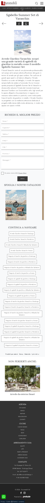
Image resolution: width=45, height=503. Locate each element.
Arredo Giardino (25, 8)
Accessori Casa (22, 458)
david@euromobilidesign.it (24, 475)
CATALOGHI (22, 439)
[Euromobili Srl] (9, 3)
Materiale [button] (27, 354)
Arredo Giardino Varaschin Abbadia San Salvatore (21, 245)
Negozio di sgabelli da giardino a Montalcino (22, 284)
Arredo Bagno (22, 455)
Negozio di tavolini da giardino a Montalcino (22, 262)
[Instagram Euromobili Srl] (24, 492)
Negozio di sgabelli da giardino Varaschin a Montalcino (21, 332)
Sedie (22, 433)
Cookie (8, 502)
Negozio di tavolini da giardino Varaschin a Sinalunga (21, 301)
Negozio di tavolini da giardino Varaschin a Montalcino (21, 307)
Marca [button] (21, 354)
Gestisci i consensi (18, 502)
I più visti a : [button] (36, 354)
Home (4, 8)
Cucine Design (22, 427)
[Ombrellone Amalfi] (4, 23)
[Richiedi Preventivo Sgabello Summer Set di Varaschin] (19, 23)
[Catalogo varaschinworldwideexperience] (16, 204)
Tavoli (22, 430)
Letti (22, 449)
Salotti (22, 446)
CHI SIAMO (22, 408)
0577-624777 (24, 471)
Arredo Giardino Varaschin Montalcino (22, 239)
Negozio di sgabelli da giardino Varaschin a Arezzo (21, 345)
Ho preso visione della (15, 173)
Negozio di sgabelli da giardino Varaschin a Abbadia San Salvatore (22, 338)
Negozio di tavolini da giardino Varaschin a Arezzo (22, 320)
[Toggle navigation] (41, 3)
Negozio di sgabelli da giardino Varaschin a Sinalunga (22, 326)
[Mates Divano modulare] (41, 23)
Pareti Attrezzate (22, 452)
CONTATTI (22, 419)
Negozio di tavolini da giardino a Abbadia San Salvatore (21, 267)
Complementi (22, 436)
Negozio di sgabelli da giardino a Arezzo (22, 296)
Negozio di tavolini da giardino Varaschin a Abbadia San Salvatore (21, 314)
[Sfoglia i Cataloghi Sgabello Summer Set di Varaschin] (26, 23)
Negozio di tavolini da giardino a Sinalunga (21, 256)
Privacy (3, 502)
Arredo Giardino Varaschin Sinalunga (21, 234)
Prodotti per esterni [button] (11, 354)
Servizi (22, 411)
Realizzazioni (22, 417)
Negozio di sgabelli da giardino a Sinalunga (21, 279)
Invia (23, 179)
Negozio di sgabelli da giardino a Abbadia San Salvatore (21, 290)
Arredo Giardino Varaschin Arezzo (22, 250)
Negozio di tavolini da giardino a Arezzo (22, 273)
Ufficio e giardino (13, 8)
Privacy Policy (22, 173)
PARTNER (22, 414)
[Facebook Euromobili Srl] (21, 492)
